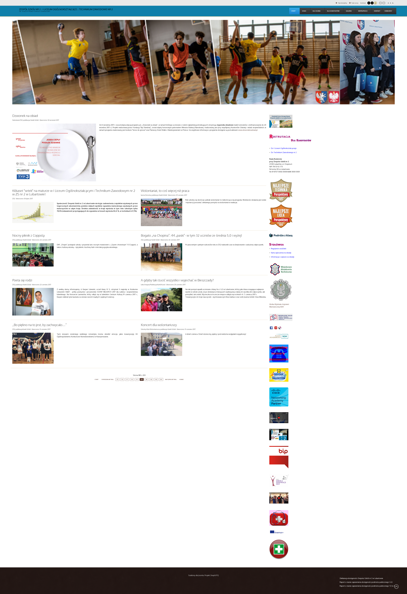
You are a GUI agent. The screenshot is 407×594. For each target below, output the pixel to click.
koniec (182, 379)
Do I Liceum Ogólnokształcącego (284, 148)
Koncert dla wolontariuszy (159, 325)
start (97, 379)
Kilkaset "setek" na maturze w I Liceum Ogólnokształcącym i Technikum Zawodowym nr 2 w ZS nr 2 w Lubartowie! (73, 192)
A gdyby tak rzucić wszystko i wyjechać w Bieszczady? (177, 280)
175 (117, 379)
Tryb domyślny (342, 3)
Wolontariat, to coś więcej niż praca (165, 191)
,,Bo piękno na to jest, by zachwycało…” (39, 325)
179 (137, 379)
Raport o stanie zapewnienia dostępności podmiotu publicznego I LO (366, 582)
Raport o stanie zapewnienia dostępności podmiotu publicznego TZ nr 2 (367, 586)
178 (132, 379)
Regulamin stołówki (278, 249)
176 (122, 379)
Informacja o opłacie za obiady (283, 257)
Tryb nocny (354, 3)
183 (156, 379)
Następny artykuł (170, 379)
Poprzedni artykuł (108, 379)
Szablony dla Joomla (196, 575)
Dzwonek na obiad (25, 116)
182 (151, 379)
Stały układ (380, 2)
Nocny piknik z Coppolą (28, 235)
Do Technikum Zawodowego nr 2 (284, 152)
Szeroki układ (383, 2)
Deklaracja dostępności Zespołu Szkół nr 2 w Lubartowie (361, 578)
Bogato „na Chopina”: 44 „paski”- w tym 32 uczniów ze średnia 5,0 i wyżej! (191, 235)
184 (161, 379)
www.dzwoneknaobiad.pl (248, 130)
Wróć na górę (396, 586)
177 (127, 379)
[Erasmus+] (276, 532)
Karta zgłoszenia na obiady (281, 253)
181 (146, 379)
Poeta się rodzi (22, 280)
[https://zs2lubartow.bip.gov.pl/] (278, 457)
